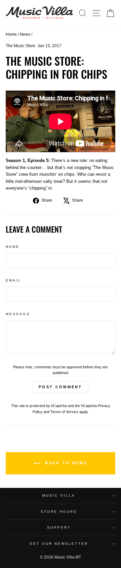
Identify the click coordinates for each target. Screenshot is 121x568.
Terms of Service (64, 412)
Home (11, 34)
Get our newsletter (59, 543)
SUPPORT (59, 527)
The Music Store (20, 45)
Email (13, 280)
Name (12, 246)
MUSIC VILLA (58, 495)
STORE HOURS (59, 511)
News (25, 34)
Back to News (65, 463)
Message (18, 314)
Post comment (60, 387)
